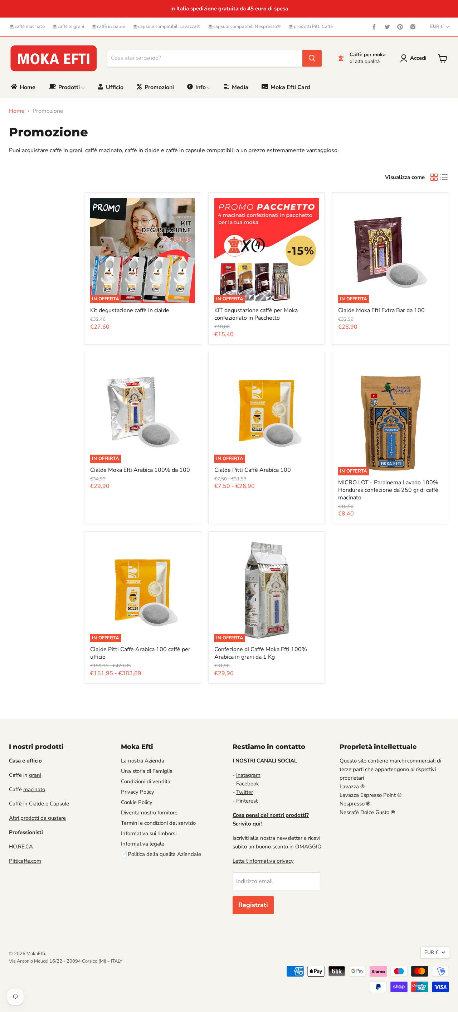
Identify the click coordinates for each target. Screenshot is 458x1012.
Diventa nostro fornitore (149, 812)
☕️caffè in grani (68, 26)
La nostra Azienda (142, 760)
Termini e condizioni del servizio (158, 823)
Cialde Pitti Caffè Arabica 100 (252, 470)
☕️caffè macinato (27, 26)
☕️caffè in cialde (108, 26)
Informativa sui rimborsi (148, 833)
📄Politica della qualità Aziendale (161, 854)
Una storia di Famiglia (146, 771)
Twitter (244, 792)
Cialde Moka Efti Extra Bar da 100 (381, 310)
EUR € (436, 26)
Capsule (59, 803)
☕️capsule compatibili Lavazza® (166, 26)
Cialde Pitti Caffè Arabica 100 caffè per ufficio (140, 653)
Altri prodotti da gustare (37, 818)
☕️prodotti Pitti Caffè (310, 26)
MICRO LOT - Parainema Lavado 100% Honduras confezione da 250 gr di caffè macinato (388, 490)
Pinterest (247, 800)
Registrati (253, 905)
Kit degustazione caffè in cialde (129, 310)
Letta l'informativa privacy (263, 861)
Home (17, 111)
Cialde (36, 803)
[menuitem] (23, 87)
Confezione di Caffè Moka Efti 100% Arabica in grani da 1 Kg (260, 653)
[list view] (444, 177)
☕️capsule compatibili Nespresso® (244, 26)
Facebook (247, 783)
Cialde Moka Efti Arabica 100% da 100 (140, 470)
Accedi (418, 58)
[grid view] (434, 177)
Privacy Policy (137, 791)
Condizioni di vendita (145, 781)
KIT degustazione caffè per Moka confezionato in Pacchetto (256, 314)
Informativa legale (142, 843)
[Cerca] (312, 58)
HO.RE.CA (21, 846)
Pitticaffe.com (25, 861)
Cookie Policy (136, 802)
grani (35, 775)
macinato (34, 789)
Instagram (248, 775)
